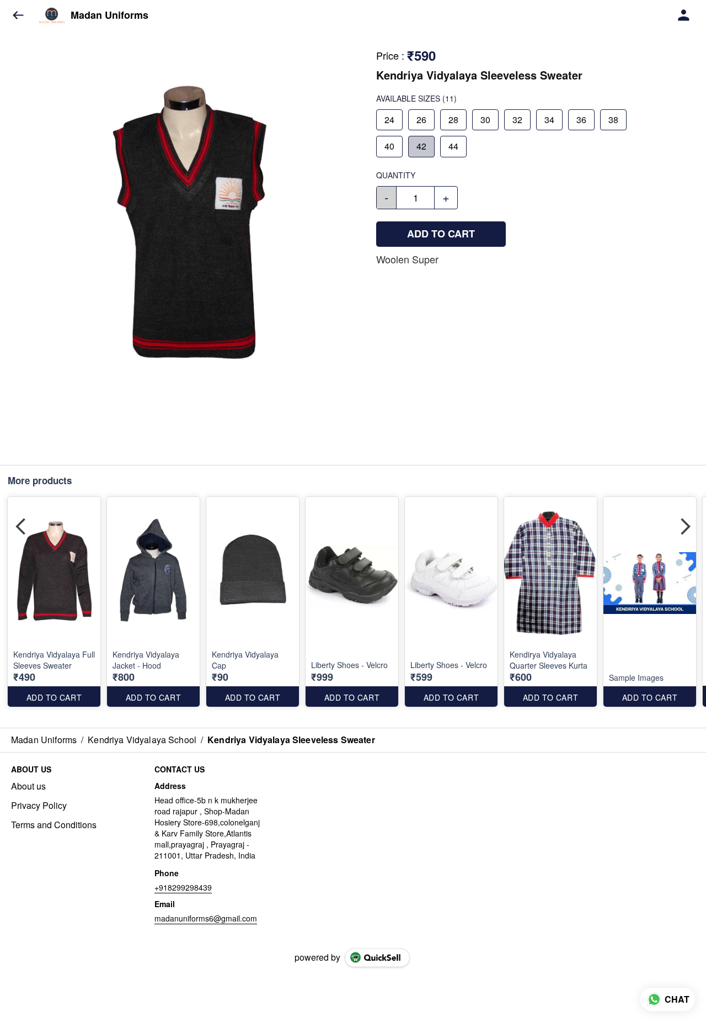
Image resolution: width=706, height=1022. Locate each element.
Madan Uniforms (109, 15)
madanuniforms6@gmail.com (205, 918)
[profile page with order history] (684, 15)
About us (28, 786)
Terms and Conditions (54, 825)
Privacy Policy (39, 805)
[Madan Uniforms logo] (52, 15)
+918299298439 (183, 887)
